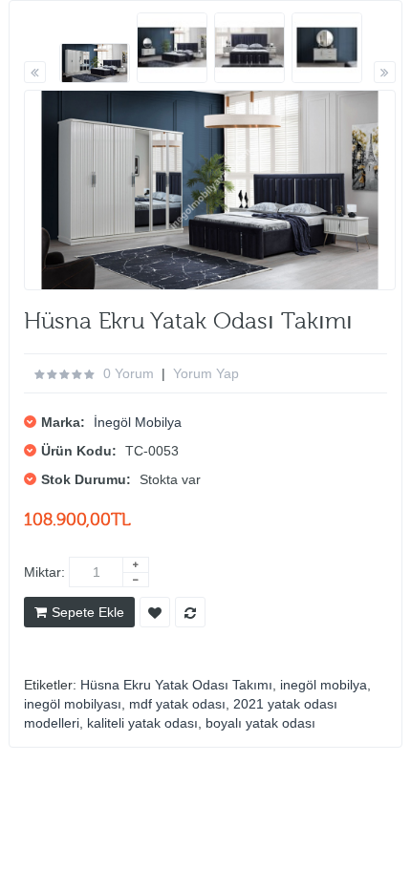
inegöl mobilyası (72, 703)
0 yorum (128, 373)
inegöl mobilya (323, 684)
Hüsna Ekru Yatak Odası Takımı (176, 684)
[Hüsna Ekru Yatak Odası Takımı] (94, 63)
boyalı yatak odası (260, 723)
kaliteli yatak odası (142, 723)
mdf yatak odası (177, 703)
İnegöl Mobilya (138, 422)
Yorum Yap (206, 373)
